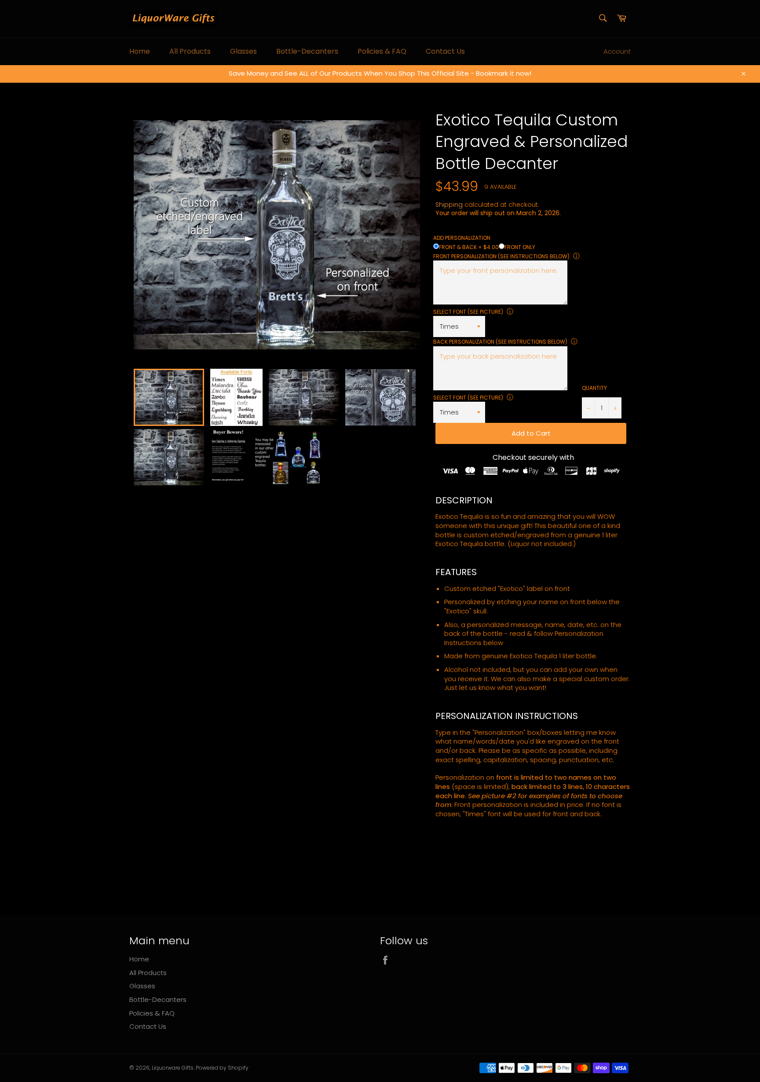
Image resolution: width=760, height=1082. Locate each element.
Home (139, 51)
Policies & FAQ (382, 51)
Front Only (519, 247)
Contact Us (445, 51)
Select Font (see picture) (468, 311)
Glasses (243, 51)
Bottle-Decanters (307, 51)
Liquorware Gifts (173, 1067)
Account (617, 51)
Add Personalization (461, 238)
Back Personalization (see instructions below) (500, 341)
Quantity (594, 388)
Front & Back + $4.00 (469, 247)
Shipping (449, 204)
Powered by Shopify (222, 1067)
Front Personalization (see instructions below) (501, 256)
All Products (190, 51)
